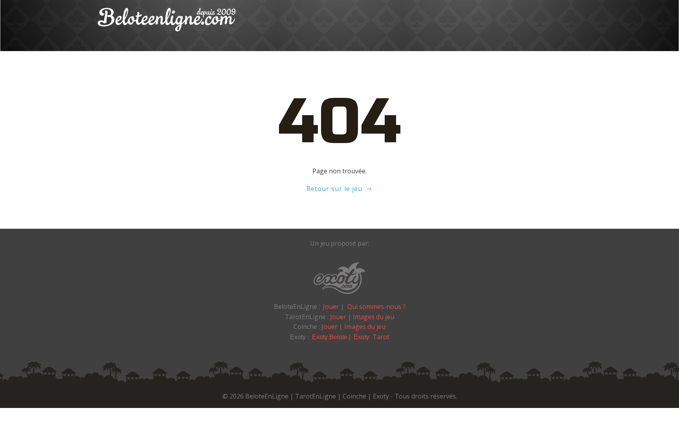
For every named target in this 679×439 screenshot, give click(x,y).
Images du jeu (373, 316)
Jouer (331, 306)
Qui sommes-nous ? (376, 306)
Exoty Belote (329, 337)
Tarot (381, 336)
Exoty (362, 337)
